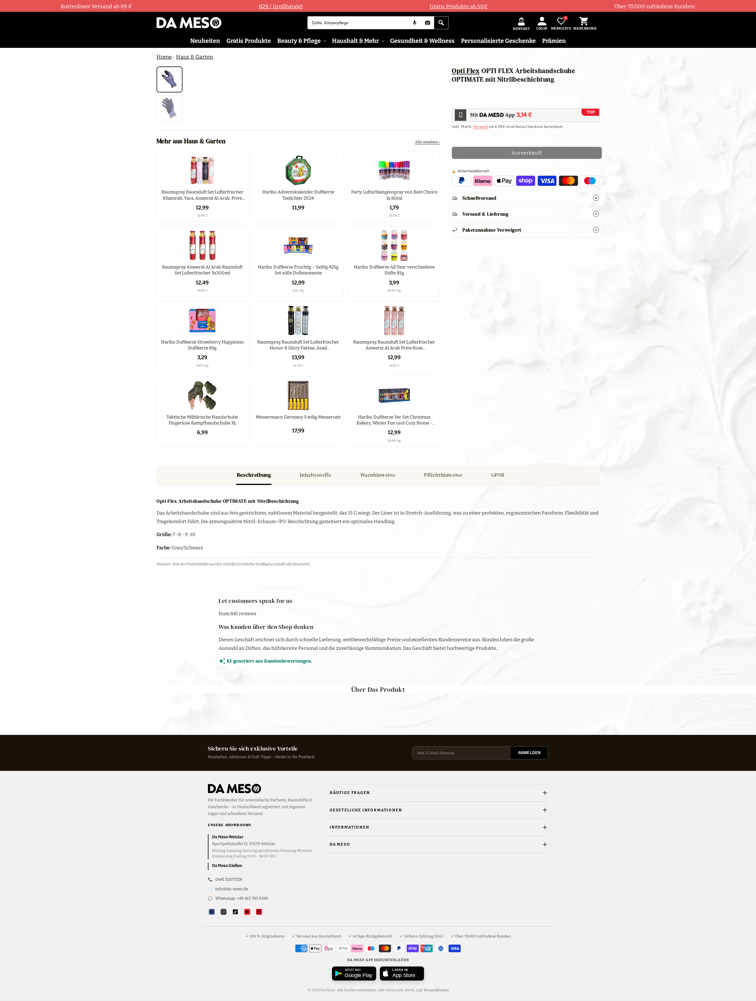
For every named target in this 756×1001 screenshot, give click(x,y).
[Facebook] (212, 912)
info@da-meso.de (231, 888)
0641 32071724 (228, 879)
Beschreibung (254, 474)
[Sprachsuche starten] (414, 23)
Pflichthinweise (443, 474)
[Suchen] (441, 23)
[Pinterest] (259, 912)
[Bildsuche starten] (427, 23)
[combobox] (358, 23)
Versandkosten (436, 990)
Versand (480, 126)
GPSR (498, 474)
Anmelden (529, 753)
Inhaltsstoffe (315, 474)
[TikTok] (235, 912)
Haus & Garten (194, 57)
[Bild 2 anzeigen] (170, 108)
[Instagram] (223, 912)
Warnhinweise (377, 474)
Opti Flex (465, 70)
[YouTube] (247, 912)
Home (164, 57)
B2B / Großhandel (281, 6)
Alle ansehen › (427, 142)
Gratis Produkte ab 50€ (459, 6)
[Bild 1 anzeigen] (170, 79)
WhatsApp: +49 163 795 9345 (241, 898)
